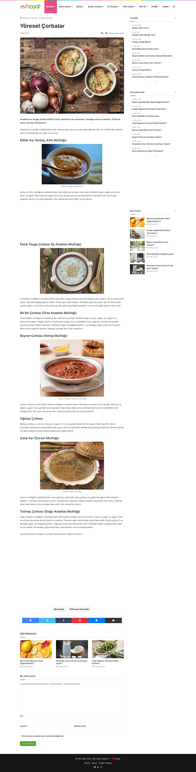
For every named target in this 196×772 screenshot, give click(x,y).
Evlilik (154, 6)
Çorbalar (59, 609)
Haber (166, 6)
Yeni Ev (142, 6)
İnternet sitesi (80, 726)
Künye (94, 763)
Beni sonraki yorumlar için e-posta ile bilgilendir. (43, 736)
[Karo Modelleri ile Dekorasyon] (137, 257)
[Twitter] (47, 620)
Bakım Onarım (95, 6)
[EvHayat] (30, 6)
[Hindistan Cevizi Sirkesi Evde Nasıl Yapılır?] (72, 649)
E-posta (24, 726)
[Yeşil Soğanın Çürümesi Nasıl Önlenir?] (108, 649)
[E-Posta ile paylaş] (113, 620)
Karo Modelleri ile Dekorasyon (160, 254)
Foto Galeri (128, 6)
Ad (22, 716)
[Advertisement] (72, 222)
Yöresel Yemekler (80, 609)
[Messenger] (96, 620)
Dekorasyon (65, 6)
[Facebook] (30, 620)
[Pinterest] (80, 620)
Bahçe (79, 6)
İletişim (87, 763)
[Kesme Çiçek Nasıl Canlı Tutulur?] (137, 246)
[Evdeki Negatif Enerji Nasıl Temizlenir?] (137, 234)
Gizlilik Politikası (105, 763)
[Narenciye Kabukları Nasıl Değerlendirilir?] (36, 649)
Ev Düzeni (112, 6)
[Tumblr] (64, 620)
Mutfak (50, 6)
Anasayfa (26, 18)
